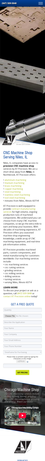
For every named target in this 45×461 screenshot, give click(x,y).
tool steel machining (15, 197)
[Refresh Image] (27, 362)
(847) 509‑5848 (9, 3)
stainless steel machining (17, 194)
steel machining (13, 191)
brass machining (13, 185)
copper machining (14, 188)
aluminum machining (15, 179)
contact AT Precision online (17, 296)
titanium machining (14, 182)
